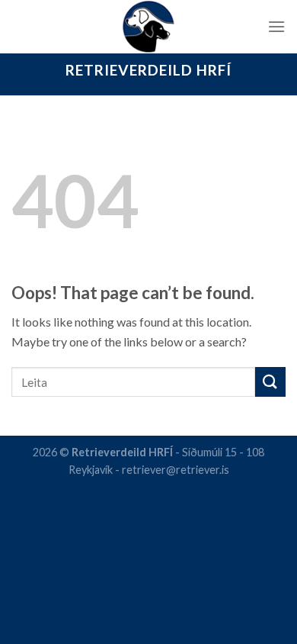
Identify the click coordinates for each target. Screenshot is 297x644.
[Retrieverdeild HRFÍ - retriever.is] (149, 26)
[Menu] (276, 26)
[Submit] (270, 382)
